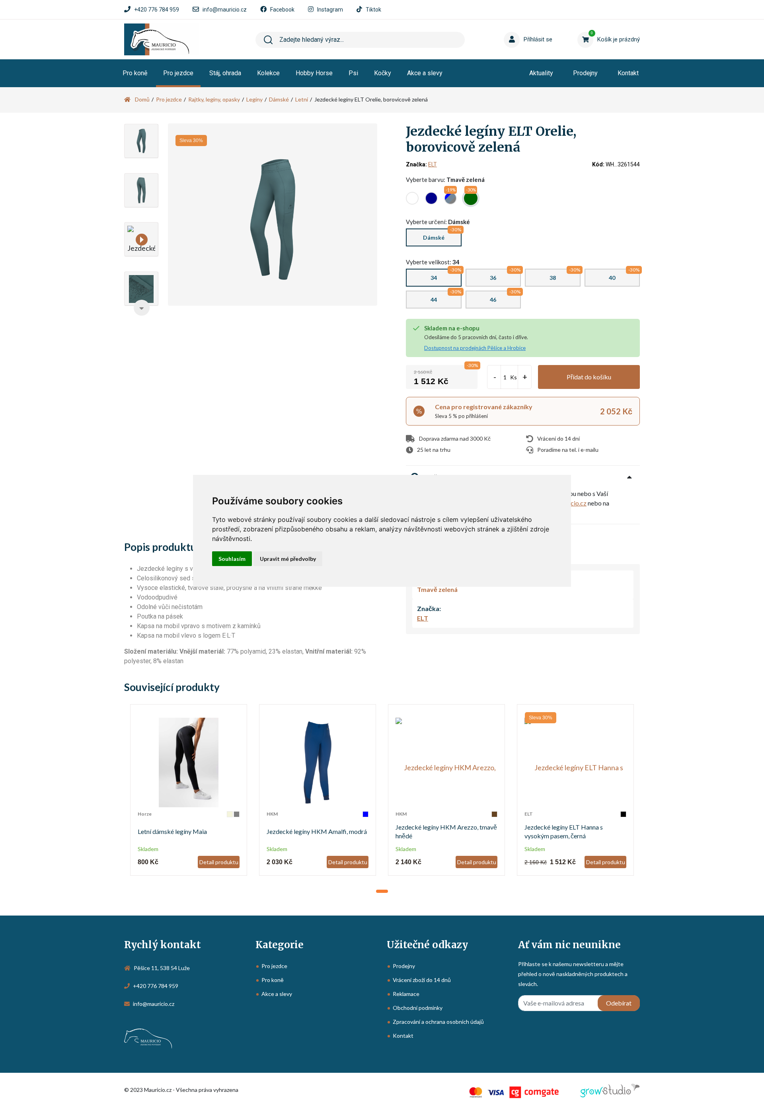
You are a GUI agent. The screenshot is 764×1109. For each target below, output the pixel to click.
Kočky (382, 73)
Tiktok (373, 9)
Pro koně (135, 73)
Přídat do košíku (589, 377)
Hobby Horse (314, 73)
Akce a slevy (424, 73)
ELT (432, 164)
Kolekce (268, 73)
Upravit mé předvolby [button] (288, 558)
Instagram (330, 9)
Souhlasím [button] (232, 558)
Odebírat (618, 1003)
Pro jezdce (178, 73)
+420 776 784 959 (156, 9)
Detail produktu (218, 862)
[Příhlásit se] (513, 27)
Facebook (282, 9)
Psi (353, 73)
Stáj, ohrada (225, 73)
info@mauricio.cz (225, 9)
